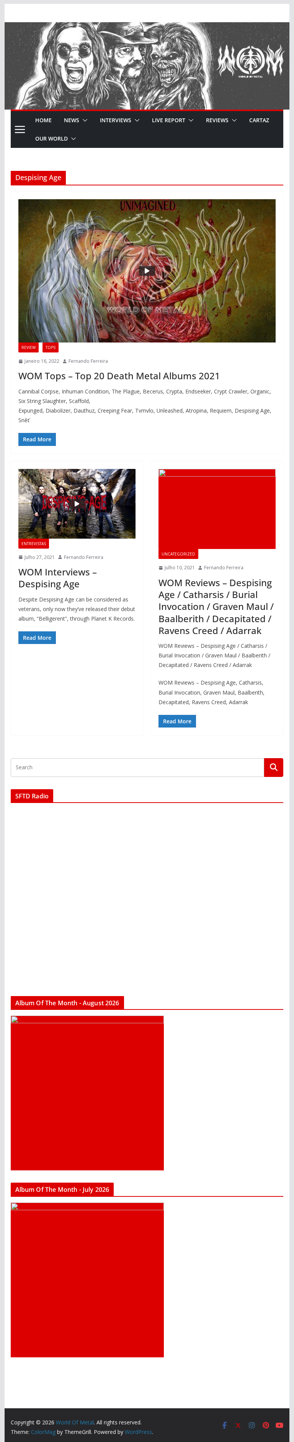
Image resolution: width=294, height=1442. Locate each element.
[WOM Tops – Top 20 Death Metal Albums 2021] (147, 270)
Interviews (115, 120)
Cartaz (259, 120)
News (71, 120)
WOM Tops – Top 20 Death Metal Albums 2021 (119, 375)
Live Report (168, 120)
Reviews (217, 120)
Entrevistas (33, 543)
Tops (51, 347)
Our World (51, 138)
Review (28, 347)
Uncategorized (178, 554)
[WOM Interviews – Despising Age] (77, 504)
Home (43, 120)
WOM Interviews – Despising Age (57, 577)
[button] (83, 120)
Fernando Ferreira (88, 361)
